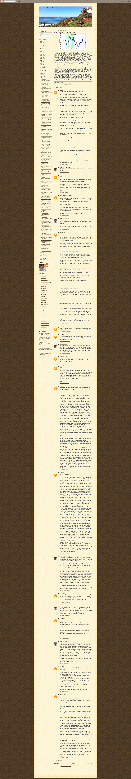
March (42, 255)
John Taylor (43, 302)
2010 (41, 64)
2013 (41, 60)
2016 (41, 55)
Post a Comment (59, 760)
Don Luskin (43, 288)
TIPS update (43, 127)
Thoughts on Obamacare (46, 203)
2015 (41, 57)
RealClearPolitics (44, 316)
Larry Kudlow (43, 306)
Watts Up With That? (45, 325)
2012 (41, 61)
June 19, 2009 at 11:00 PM (65, 341)
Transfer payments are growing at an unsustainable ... (45, 213)
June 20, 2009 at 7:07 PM (64, 691)
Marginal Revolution (45, 308)
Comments (43, 36)
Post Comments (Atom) (66, 766)
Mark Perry (43, 310)
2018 (41, 52)
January (43, 258)
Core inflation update (45, 100)
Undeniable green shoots (46, 188)
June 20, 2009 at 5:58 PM (64, 663)
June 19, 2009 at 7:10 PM (64, 323)
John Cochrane (44, 298)
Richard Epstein (44, 318)
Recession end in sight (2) (46, 246)
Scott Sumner (44, 320)
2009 (41, 66)
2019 (41, 51)
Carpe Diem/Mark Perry (46, 282)
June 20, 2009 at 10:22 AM (65, 590)
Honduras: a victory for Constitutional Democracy (45, 95)
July (42, 74)
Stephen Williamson (45, 323)
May (42, 252)
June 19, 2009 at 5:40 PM (64, 229)
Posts (42, 33)
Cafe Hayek (43, 278)
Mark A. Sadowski (64, 195)
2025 (41, 42)
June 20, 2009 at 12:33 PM (65, 615)
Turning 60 (43, 164)
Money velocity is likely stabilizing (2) (65, 32)
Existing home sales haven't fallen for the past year (46, 122)
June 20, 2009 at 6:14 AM (64, 553)
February (43, 256)
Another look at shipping (46, 131)
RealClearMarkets (44, 314)
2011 (41, 63)
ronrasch (62, 356)
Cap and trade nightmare (46, 107)
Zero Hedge (43, 327)
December (43, 67)
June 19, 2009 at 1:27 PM (64, 164)
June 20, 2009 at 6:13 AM (64, 469)
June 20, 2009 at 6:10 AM (64, 383)
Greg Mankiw (43, 294)
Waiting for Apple (44, 204)
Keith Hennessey (44, 304)
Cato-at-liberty (44, 284)
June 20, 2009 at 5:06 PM (64, 638)
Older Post (89, 763)
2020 (41, 50)
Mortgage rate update (45, 171)
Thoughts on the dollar (45, 201)
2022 (41, 47)
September (43, 71)
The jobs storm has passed (46, 206)
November (43, 68)
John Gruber (43, 300)
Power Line (43, 312)
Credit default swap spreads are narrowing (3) (46, 222)
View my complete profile (48, 267)
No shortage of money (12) (46, 197)
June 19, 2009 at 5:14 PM (64, 215)
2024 (41, 44)
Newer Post (57, 763)
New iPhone (43, 186)
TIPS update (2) (44, 207)
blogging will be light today (46, 240)
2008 (41, 259)
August (42, 73)
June (42, 76)
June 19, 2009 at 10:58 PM (65, 331)
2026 (41, 41)
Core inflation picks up (45, 248)
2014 (41, 58)
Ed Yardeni (43, 292)
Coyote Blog (43, 286)
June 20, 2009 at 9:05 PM (64, 757)
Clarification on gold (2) (45, 141)
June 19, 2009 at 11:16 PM (65, 353)
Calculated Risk (44, 280)
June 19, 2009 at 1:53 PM (64, 192)
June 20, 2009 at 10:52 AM (65, 602)
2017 (41, 54)
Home (73, 763)
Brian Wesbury (44, 275)
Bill (60, 326)
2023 (41, 45)
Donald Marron (44, 290)
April (42, 254)
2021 (41, 48)
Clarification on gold (45, 142)
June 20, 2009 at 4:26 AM (64, 362)
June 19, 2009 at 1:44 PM (64, 172)
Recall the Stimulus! (45, 225)
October (43, 70)
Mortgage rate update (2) (46, 119)
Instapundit (43, 296)
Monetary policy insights (46, 152)
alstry (61, 90)
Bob (61, 365)
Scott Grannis (63, 167)
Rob (61, 618)
